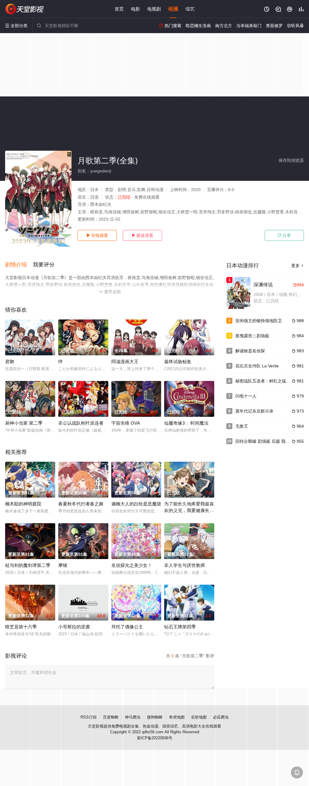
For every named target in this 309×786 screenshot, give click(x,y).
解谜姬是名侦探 (250, 350)
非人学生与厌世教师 (184, 565)
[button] (19, 265)
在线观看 (97, 235)
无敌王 (241, 426)
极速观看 (142, 235)
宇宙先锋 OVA (125, 423)
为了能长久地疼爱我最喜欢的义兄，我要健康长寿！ (189, 510)
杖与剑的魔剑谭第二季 (27, 565)
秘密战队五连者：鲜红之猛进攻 (265, 381)
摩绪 (62, 565)
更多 (297, 265)
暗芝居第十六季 (21, 626)
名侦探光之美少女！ (131, 565)
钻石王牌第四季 (180, 626)
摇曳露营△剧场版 (252, 335)
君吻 (9, 361)
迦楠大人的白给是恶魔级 (136, 503)
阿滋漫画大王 (125, 361)
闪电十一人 (245, 396)
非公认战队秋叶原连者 (81, 423)
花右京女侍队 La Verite (257, 365)
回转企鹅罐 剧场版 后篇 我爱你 (264, 441)
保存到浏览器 (291, 160)
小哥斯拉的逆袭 (74, 626)
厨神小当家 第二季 (24, 423)
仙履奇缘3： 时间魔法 (186, 423)
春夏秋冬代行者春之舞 (81, 503)
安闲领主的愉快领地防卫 (258, 320)
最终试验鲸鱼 (177, 361)
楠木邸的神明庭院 (23, 503)
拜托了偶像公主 (127, 626)
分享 (284, 235)
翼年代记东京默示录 (254, 411)
